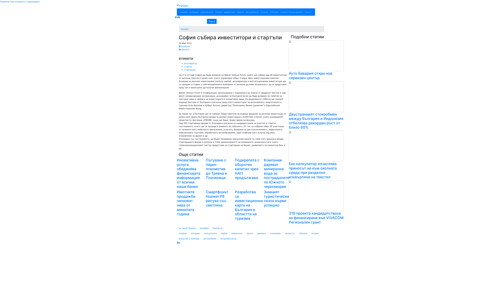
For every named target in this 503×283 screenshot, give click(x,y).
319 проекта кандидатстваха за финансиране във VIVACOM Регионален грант (316, 217)
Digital (218, 12)
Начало (184, 29)
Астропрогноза (228, 238)
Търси (212, 21)
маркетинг (229, 12)
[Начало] (182, 5)
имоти (240, 12)
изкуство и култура (189, 238)
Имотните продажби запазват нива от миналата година (186, 203)
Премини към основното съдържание (19, 1)
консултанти (207, 12)
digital (224, 233)
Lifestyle (274, 12)
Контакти (217, 228)
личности (290, 233)
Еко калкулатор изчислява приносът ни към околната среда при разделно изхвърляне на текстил (313, 170)
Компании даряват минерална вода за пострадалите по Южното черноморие (276, 173)
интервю (194, 12)
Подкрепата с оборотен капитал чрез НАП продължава (247, 169)
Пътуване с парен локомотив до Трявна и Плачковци (216, 169)
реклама (204, 228)
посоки (264, 12)
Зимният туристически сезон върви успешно (276, 198)
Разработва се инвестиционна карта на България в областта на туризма (249, 205)
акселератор (190, 63)
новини (183, 12)
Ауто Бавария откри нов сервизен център (310, 75)
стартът (188, 66)
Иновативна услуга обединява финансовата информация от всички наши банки (188, 173)
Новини (183, 233)
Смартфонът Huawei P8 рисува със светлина (217, 198)
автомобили (252, 12)
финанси (261, 233)
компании (275, 233)
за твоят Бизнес (187, 228)
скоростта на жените (292, 12)
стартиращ (190, 69)
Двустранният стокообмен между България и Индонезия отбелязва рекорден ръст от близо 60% (316, 121)
